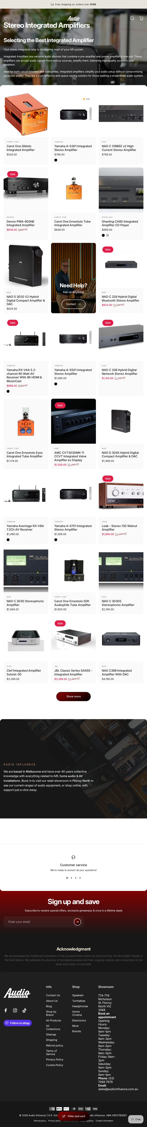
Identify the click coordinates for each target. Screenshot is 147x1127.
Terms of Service (51, 1052)
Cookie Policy (54, 1065)
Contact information (104, 1121)
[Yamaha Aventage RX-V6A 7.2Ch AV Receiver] (26, 494)
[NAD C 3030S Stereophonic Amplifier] (121, 569)
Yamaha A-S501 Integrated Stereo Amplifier (73, 371)
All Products (53, 1020)
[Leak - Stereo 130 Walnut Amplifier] (121, 494)
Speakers (78, 995)
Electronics (79, 1020)
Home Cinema (77, 1013)
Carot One (13, 142)
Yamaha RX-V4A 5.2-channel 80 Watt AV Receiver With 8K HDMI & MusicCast (24, 375)
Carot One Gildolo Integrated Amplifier (21, 148)
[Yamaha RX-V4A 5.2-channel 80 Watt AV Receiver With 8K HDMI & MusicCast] (26, 338)
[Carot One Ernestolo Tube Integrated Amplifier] (73, 190)
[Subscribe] (77, 921)
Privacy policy (54, 1121)
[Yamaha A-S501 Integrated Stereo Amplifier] (73, 338)
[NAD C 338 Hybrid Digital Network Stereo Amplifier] (121, 338)
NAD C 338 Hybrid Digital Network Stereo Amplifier (119, 371)
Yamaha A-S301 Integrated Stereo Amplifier (73, 148)
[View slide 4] (80, 878)
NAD (104, 142)
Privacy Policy (54, 1059)
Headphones (80, 1006)
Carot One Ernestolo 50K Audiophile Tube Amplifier (72, 603)
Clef (9, 666)
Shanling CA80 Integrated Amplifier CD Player (120, 223)
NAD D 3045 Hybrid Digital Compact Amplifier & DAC (120, 454)
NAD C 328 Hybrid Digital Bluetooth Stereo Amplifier (120, 298)
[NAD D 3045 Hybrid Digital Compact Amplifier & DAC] (121, 421)
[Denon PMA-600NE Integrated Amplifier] (26, 190)
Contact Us (53, 995)
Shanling (107, 217)
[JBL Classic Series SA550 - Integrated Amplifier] (73, 639)
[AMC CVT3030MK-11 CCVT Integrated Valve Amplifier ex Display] (73, 421)
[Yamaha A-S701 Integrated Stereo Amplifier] (73, 494)
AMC (56, 448)
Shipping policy (87, 1121)
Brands (76, 1031)
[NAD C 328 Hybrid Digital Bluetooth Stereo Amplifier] (121, 265)
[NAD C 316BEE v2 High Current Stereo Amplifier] (121, 114)
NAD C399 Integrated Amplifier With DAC (117, 672)
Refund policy (54, 1045)
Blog (49, 1006)
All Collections (53, 1027)
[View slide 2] (71, 878)
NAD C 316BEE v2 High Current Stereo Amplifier (119, 148)
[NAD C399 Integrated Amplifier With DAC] (121, 639)
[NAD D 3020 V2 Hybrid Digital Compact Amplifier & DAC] (26, 265)
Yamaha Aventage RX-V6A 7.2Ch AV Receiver (25, 527)
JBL (56, 666)
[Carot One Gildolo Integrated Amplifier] (26, 114)
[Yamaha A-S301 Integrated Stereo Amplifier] (73, 114)
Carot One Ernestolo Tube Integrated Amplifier (72, 223)
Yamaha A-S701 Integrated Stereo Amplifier (73, 527)
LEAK (104, 521)
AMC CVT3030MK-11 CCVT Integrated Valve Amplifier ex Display (70, 456)
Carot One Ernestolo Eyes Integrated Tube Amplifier (25, 454)
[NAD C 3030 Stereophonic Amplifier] (26, 569)
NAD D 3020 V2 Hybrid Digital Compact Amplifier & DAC (26, 300)
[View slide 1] (67, 878)
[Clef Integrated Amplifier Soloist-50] (26, 639)
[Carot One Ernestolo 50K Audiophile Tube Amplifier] (73, 569)
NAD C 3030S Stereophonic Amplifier (118, 603)
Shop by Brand (51, 1013)
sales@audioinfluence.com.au (118, 1089)
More (75, 1026)
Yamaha (58, 142)
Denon (10, 217)
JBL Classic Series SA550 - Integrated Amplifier (73, 672)
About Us (52, 1000)
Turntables (78, 1000)
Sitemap (51, 1034)
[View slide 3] (76, 878)
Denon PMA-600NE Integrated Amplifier (21, 223)
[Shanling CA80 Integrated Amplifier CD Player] (121, 190)
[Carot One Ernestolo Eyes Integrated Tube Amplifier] (26, 421)
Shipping (51, 1040)
